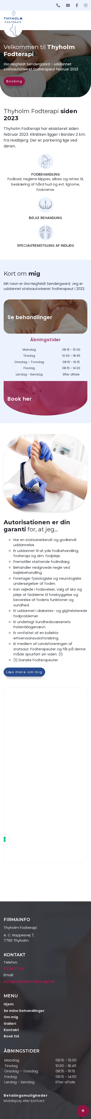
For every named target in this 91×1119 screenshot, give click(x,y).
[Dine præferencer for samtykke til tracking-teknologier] (4, 839)
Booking (14, 81)
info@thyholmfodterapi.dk (29, 981)
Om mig (11, 1017)
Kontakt (11, 1030)
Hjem (9, 1004)
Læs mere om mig (24, 672)
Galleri (10, 1023)
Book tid (11, 1036)
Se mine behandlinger (24, 1010)
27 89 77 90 (14, 968)
